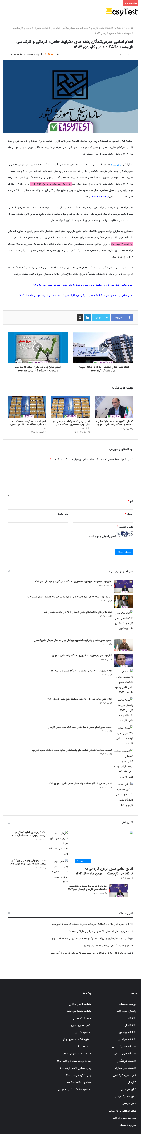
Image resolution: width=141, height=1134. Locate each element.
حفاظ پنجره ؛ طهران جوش (76, 1054)
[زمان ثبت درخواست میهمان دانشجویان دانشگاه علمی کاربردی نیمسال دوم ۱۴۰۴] (123, 586)
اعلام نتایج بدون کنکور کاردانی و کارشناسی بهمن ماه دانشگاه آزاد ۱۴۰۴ (28, 834)
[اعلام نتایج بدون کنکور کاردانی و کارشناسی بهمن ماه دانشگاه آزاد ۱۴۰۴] (58, 844)
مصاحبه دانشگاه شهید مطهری (74, 1089)
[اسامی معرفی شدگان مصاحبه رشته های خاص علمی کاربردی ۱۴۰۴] (123, 795)
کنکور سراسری (128, 1089)
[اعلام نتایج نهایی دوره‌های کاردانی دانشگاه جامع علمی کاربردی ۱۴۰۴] (123, 710)
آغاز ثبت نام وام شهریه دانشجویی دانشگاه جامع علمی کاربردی (82, 655)
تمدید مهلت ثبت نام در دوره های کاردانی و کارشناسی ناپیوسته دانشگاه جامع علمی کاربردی (68, 597)
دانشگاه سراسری (127, 1039)
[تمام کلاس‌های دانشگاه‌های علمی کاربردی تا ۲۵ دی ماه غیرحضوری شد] (123, 623)
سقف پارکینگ (84, 1047)
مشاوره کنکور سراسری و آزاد (76, 1039)
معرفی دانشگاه (128, 1125)
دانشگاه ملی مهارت (125, 1068)
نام (130, 501)
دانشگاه (119, 28)
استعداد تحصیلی (82, 1018)
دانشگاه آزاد (129, 1025)
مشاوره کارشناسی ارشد (79, 1011)
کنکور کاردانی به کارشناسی (122, 1111)
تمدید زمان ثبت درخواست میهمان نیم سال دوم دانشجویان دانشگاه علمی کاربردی (71, 424)
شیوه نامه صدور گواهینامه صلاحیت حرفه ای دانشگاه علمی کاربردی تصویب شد (27, 424)
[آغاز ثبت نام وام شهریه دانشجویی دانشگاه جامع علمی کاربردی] (123, 660)
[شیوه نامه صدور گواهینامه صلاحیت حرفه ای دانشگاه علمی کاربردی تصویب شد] (27, 407)
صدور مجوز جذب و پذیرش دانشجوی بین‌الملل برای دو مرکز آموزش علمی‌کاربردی (73, 640)
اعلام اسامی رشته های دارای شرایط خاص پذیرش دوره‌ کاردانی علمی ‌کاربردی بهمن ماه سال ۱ (82, 285)
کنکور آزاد (131, 1082)
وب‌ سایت (62, 514)
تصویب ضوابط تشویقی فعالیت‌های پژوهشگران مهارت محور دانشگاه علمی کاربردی (72, 750)
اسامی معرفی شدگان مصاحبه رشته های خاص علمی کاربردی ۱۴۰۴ (80, 783)
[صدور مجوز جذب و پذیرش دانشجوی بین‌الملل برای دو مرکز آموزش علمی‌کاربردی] (123, 645)
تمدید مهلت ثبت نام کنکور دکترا (73, 1061)
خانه (128, 28)
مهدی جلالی (126, 946)
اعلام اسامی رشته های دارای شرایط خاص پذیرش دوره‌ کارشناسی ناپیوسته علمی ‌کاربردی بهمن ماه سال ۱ (76, 295)
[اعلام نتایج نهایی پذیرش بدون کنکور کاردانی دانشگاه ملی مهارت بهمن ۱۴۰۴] (58, 872)
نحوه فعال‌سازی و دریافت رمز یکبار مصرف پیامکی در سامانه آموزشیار (88, 924)
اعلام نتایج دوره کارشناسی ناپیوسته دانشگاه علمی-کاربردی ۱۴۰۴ (81, 671)
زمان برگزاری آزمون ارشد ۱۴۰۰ (75, 1068)
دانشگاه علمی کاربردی (101, 28)
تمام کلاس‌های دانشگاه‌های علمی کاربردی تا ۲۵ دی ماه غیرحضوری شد (78, 612)
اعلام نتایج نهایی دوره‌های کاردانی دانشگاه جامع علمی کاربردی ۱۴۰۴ (79, 699)
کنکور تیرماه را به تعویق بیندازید (99, 946)
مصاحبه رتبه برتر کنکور (124, 1118)
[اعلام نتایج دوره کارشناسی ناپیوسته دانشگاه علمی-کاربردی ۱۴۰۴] (123, 682)
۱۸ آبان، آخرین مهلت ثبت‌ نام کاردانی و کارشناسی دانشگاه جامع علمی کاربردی (114, 422)
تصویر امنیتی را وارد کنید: (102, 536)
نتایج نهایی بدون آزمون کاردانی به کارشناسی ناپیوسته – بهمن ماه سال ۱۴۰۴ (104, 871)
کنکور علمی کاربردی (125, 1097)
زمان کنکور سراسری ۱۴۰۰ (78, 1075)
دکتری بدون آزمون (81, 1025)
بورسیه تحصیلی (127, 1004)
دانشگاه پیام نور (127, 1032)
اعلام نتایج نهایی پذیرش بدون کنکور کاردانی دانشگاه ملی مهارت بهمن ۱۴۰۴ (28, 862)
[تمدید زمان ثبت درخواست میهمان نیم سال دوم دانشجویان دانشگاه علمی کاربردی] (70, 407)
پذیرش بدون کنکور (126, 1011)
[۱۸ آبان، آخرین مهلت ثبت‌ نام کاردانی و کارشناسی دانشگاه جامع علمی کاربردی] (114, 407)
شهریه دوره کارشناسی (124, 1075)
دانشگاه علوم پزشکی (125, 1054)
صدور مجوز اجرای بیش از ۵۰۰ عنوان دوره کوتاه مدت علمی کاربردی (80, 727)
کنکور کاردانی (129, 1104)
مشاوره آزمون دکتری (80, 1004)
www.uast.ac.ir (100, 197)
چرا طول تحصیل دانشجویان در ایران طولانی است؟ (96, 931)
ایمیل (129, 514)
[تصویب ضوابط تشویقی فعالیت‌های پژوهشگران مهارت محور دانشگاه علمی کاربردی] (123, 764)
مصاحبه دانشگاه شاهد (78, 1082)
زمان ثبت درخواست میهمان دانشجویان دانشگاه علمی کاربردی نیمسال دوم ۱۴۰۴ (73, 581)
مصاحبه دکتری (83, 1032)
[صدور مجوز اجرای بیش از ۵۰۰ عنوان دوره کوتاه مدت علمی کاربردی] (123, 735)
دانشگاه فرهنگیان (126, 1061)
